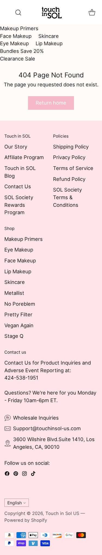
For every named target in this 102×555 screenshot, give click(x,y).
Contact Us (17, 186)
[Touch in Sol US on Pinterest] (16, 474)
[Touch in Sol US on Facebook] (7, 474)
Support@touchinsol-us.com (47, 428)
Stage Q (13, 336)
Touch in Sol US (62, 513)
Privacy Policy (69, 157)
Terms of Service (73, 168)
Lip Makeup (49, 43)
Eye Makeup (14, 43)
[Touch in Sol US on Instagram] (24, 474)
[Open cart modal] (91, 12)
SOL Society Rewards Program (18, 204)
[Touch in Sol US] (51, 12)
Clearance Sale (17, 59)
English (14, 502)
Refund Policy (69, 179)
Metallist (14, 293)
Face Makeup (16, 36)
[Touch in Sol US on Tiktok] (33, 474)
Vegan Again (18, 325)
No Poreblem (19, 304)
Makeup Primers (19, 28)
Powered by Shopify (25, 520)
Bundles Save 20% (22, 51)
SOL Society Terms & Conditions (67, 197)
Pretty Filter (18, 314)
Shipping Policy (71, 147)
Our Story (15, 147)
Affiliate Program (24, 157)
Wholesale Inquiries (36, 418)
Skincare (48, 36)
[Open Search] (18, 12)
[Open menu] (7, 12)
